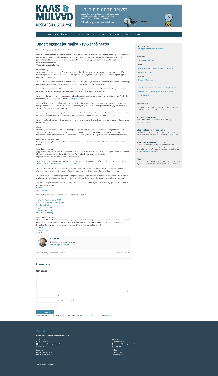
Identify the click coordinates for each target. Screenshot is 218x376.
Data (56, 34)
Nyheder (102, 34)
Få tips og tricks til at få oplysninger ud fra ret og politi (155, 68)
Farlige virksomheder (44, 190)
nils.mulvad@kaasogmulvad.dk (124, 344)
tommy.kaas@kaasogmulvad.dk (49, 344)
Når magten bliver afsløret (146, 80)
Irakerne (39, 227)
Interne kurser (78, 34)
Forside (40, 34)
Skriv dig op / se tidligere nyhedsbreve (150, 49)
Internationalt (62, 50)
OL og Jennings (42, 230)
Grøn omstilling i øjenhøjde (146, 60)
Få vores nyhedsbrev (115, 34)
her (43, 122)
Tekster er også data (122, 253)
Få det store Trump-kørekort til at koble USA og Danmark (156, 88)
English (137, 34)
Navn (63, 296)
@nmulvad (117, 346)
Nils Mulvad (40, 50)
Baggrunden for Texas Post (47, 207)
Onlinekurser (90, 34)
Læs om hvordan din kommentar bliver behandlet (95, 315)
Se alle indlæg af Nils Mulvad (60, 245)
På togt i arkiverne (143, 96)
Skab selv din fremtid (144, 72)
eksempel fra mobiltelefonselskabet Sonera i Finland (56, 164)
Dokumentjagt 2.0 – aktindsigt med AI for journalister (155, 92)
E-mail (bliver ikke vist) (68, 301)
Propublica (40, 197)
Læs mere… (150, 122)
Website (60, 306)
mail (162, 109)
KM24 (49, 34)
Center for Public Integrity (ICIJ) (48, 200)
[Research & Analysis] (54, 25)
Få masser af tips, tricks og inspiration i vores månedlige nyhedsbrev (128, 16)
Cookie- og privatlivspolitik (45, 364)
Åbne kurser (65, 34)
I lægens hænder (77, 98)
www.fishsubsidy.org (44, 212)
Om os (128, 34)
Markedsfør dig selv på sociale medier (51, 253)
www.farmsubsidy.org (44, 210)
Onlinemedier (72, 50)
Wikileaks (39, 187)
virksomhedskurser (144, 151)
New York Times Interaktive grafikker (51, 202)
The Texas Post (42, 205)
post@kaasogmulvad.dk (60, 335)
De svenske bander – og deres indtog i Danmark (153, 84)
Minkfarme (40, 232)
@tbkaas (41, 346)
